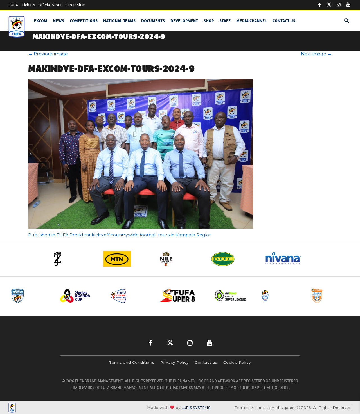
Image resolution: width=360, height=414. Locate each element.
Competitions (84, 20)
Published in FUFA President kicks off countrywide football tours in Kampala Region (120, 234)
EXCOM (40, 20)
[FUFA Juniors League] (130, 295)
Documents (153, 20)
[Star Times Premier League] (331, 295)
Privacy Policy (174, 362)
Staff (225, 20)
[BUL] (233, 259)
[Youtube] (348, 5)
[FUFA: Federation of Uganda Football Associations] (16, 26)
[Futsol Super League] (231, 295)
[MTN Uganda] (126, 259)
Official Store (50, 5)
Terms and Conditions (131, 362)
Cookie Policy (237, 362)
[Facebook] (319, 5)
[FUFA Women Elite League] (30, 295)
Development (184, 20)
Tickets (28, 5)
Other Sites (75, 5)
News (58, 20)
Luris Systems (196, 408)
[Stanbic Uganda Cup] (80, 295)
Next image (316, 53)
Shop (209, 20)
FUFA (13, 5)
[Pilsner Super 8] (180, 295)
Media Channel (251, 20)
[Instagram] (338, 5)
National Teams (119, 20)
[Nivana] (287, 259)
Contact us (284, 20)
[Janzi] (73, 259)
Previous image (48, 53)
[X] (329, 5)
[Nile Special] (180, 259)
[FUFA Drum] (281, 295)
